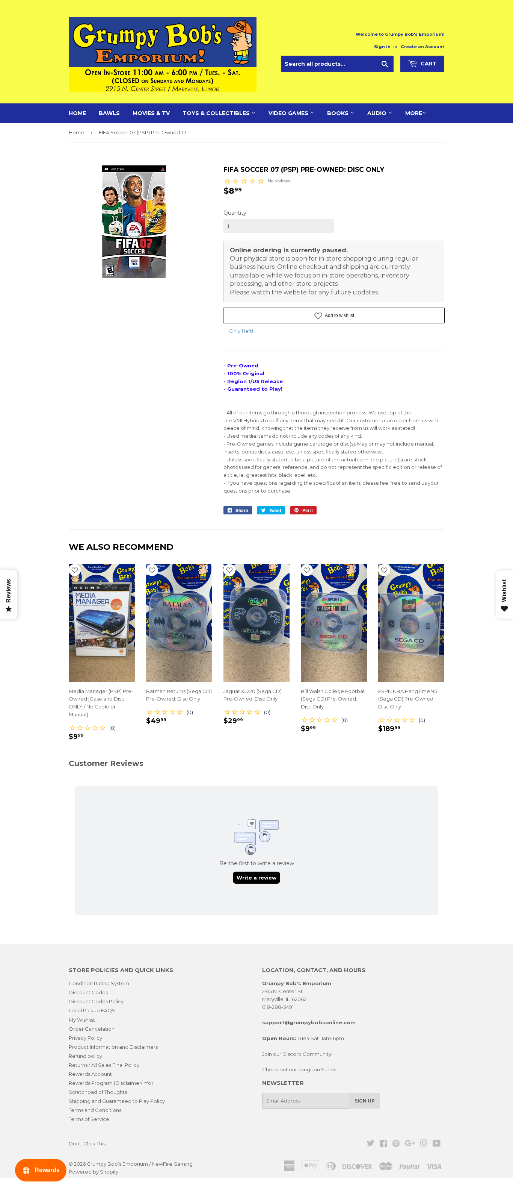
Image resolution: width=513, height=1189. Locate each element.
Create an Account (422, 46)
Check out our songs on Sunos (299, 1069)
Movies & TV (151, 113)
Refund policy (85, 1056)
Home (77, 113)
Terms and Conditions (95, 1110)
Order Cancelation (92, 1029)
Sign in (382, 46)
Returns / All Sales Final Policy (104, 1065)
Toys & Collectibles (217, 113)
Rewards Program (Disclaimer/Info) (111, 1083)
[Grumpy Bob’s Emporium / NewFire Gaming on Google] (410, 1144)
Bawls (109, 113)
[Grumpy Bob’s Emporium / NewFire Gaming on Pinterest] (396, 1144)
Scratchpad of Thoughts (98, 1092)
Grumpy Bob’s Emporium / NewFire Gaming (140, 1164)
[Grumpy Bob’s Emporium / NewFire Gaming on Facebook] (383, 1144)
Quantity (234, 212)
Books (338, 113)
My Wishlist (82, 1020)
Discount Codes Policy (96, 1001)
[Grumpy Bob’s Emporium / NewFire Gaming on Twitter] (370, 1144)
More (413, 113)
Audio (377, 113)
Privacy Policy (85, 1038)
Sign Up (365, 1101)
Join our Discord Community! (297, 1054)
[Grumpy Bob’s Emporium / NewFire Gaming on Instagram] (424, 1144)
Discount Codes (88, 992)
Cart (428, 63)
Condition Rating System (99, 983)
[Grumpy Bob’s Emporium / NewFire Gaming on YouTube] (437, 1144)
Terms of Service (89, 1119)
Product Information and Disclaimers (113, 1047)
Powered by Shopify (93, 1172)
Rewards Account (90, 1074)
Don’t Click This (87, 1143)
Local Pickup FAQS (92, 1010)
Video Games (289, 113)
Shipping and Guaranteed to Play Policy (117, 1101)
